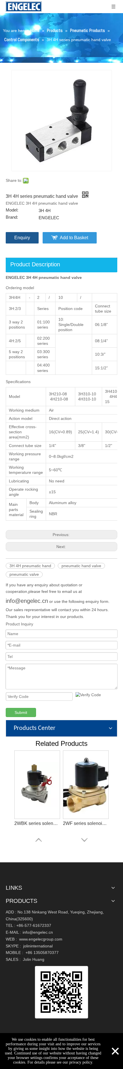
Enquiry (22, 237)
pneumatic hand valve (81, 565)
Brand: (12, 217)
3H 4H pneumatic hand (30, 565)
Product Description (35, 264)
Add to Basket (74, 237)
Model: (12, 210)
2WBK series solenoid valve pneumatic (37, 823)
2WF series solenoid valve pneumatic (86, 823)
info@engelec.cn (27, 601)
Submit (21, 712)
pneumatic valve (24, 574)
